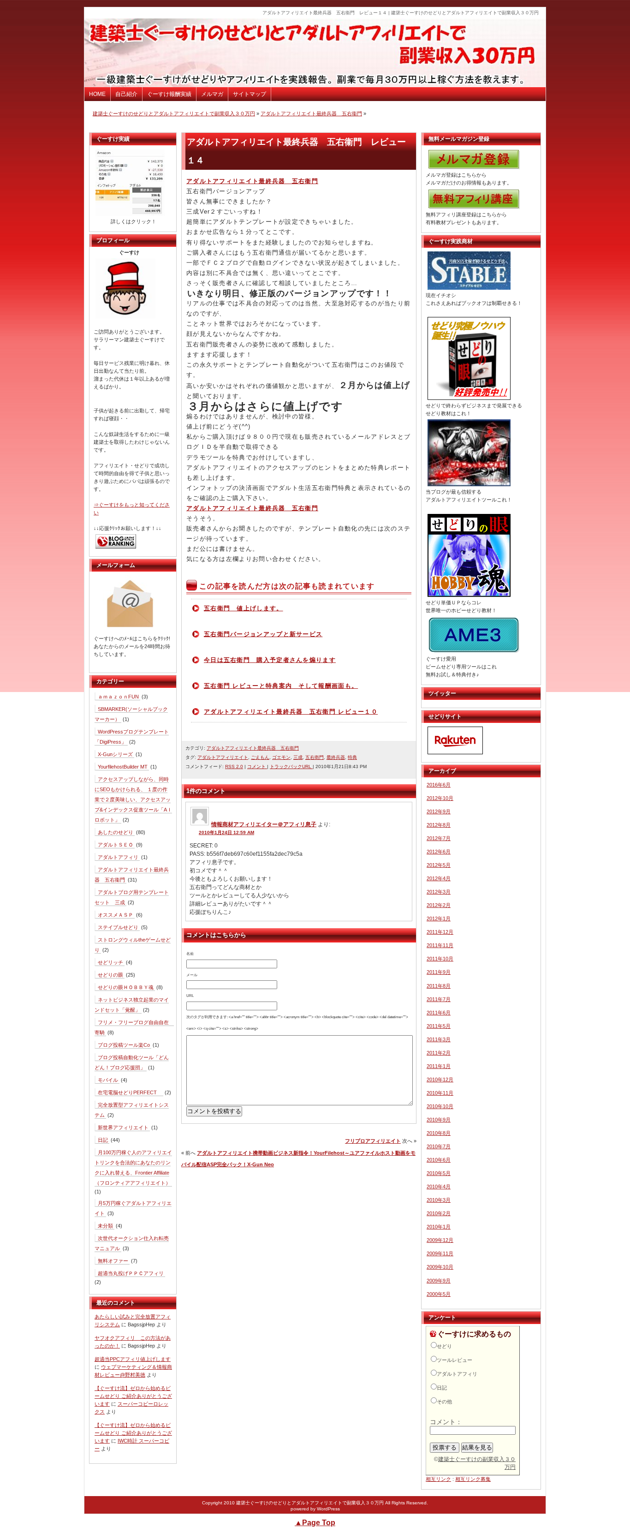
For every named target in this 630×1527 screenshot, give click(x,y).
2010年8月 (439, 1133)
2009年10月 (440, 1267)
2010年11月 (440, 1093)
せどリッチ (110, 962)
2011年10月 (440, 958)
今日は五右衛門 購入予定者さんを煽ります (270, 659)
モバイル (108, 1080)
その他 (444, 1401)
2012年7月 (439, 838)
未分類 (105, 1226)
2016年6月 (439, 784)
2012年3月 (439, 892)
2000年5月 (439, 1294)
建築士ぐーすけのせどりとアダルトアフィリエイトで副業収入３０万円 (174, 113)
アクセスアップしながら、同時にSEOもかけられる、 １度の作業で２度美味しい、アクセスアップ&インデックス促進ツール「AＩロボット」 (133, 799)
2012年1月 (439, 918)
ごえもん (260, 757)
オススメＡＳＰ (115, 915)
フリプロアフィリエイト (373, 1141)
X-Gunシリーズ (115, 754)
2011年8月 (439, 986)
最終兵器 (336, 757)
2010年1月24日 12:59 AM (226, 832)
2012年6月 (439, 851)
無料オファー (113, 1261)
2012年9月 (439, 811)
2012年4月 (439, 878)
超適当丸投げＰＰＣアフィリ (131, 1273)
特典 (352, 757)
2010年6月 (439, 1160)
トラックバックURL (291, 766)
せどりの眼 (110, 975)
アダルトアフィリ (118, 857)
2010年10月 (440, 1106)
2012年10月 (440, 798)
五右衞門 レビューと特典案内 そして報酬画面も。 (281, 685)
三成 (298, 757)
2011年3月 (439, 1039)
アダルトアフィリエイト (222, 757)
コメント (257, 766)
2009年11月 (440, 1253)
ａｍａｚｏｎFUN (118, 696)
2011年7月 (439, 999)
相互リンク (438, 1479)
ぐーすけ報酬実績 (169, 94)
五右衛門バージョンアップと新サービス (263, 634)
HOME (97, 94)
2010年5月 (439, 1173)
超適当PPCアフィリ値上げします (133, 1359)
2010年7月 (439, 1146)
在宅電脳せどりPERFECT (130, 1092)
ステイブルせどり (118, 927)
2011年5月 (439, 1026)
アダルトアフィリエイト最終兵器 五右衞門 (311, 113)
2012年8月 (439, 825)
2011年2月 (439, 1053)
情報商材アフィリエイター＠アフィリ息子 (263, 824)
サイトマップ (249, 94)
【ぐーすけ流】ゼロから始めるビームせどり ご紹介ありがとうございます (133, 1396)
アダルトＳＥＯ (115, 844)
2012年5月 (439, 865)
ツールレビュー (454, 1360)
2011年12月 (440, 932)
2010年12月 (440, 1079)
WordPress (328, 1508)
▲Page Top (315, 1523)
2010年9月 (439, 1119)
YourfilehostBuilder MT (123, 766)
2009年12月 (440, 1240)
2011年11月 (440, 945)
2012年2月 (439, 905)
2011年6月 (439, 1012)
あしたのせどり (115, 832)
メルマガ (212, 94)
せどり (444, 1346)
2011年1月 (439, 1066)
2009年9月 (439, 1280)
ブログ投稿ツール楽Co (124, 1045)
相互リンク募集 (473, 1479)
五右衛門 (314, 757)
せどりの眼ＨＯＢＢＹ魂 (126, 987)
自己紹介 (126, 94)
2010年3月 (439, 1200)
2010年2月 (439, 1213)
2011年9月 (439, 972)
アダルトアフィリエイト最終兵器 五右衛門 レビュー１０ (291, 711)
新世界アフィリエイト (123, 1127)
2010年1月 (439, 1226)
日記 (103, 1140)
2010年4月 (439, 1186)
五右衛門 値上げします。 (243, 608)
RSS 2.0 (234, 766)
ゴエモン (281, 757)
